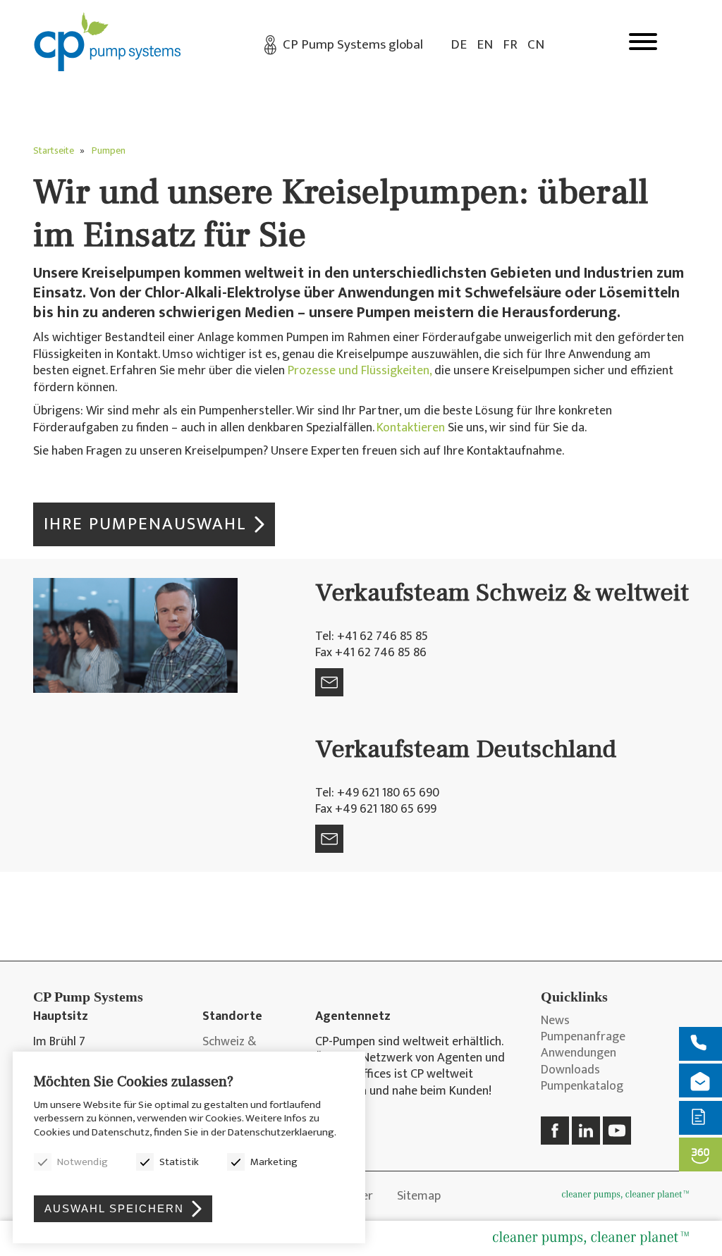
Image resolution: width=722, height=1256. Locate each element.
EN (485, 45)
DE (459, 45)
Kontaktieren (411, 427)
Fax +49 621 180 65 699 (375, 809)
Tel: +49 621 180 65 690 (377, 793)
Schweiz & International (236, 1050)
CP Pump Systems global (353, 45)
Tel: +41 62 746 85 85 (371, 636)
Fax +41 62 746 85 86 (371, 652)
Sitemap (419, 1196)
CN (535, 45)
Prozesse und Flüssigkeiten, (360, 370)
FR (510, 45)
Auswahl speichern (114, 1208)
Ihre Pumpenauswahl (145, 524)
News (555, 1021)
